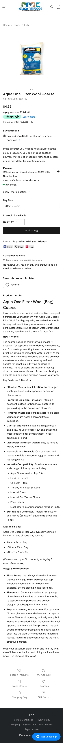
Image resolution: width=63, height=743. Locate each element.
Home (6, 25)
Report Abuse (31, 729)
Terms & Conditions (23, 720)
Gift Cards (43, 697)
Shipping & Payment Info (23, 724)
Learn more (29, 116)
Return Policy (45, 724)
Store (17, 25)
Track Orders (19, 686)
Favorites (44, 686)
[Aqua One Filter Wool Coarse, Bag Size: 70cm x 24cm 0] (31, 58)
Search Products (19, 674)
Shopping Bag (19, 697)
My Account (43, 674)
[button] (31, 737)
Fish (26, 25)
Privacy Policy (43, 720)
